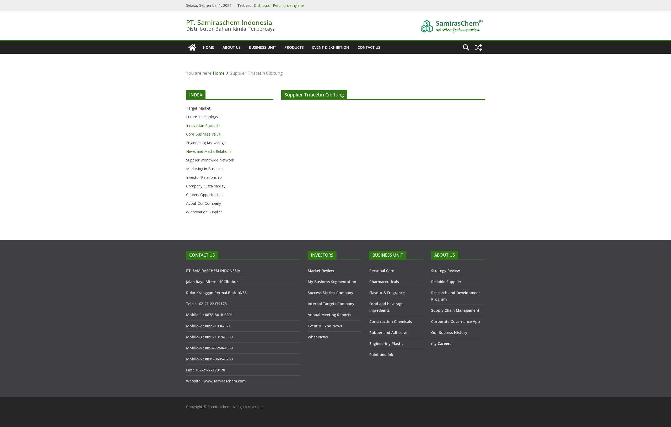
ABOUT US (232, 47)
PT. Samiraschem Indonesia (229, 22)
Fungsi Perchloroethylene (275, 3)
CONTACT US (369, 47)
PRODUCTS (294, 47)
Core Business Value (203, 134)
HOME (208, 47)
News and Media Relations (208, 151)
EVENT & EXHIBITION (330, 47)
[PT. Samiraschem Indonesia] (192, 47)
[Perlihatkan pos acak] (478, 47)
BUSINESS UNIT (262, 47)
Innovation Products (203, 125)
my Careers (441, 343)
